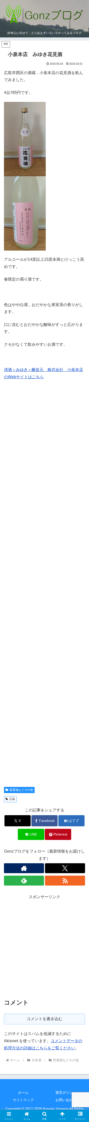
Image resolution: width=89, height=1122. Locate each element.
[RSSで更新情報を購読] (65, 881)
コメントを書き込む (44, 1019)
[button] (79, 792)
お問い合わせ (65, 1100)
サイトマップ (23, 1100)
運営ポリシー (65, 1092)
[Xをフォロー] (65, 868)
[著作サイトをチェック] (24, 868)
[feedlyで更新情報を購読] (24, 881)
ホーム (23, 1092)
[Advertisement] (44, 586)
